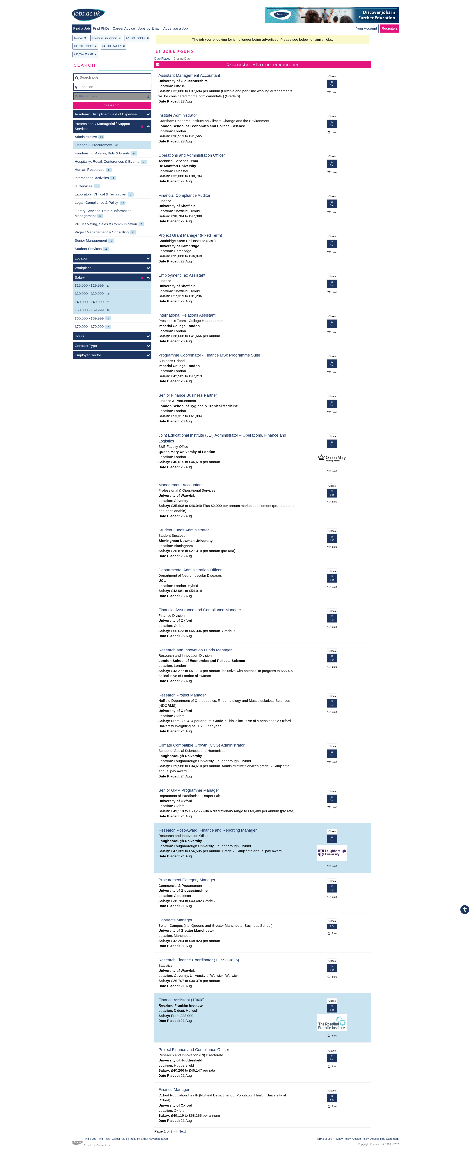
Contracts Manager (175, 920)
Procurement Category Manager (186, 880)
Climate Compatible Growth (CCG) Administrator (201, 745)
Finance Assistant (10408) (181, 1000)
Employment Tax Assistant (181, 275)
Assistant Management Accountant (189, 75)
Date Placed (162, 58)
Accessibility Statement (384, 1138)
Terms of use (324, 1138)
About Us (89, 1145)
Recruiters (390, 28)
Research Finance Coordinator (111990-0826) (198, 960)
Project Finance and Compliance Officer (193, 1049)
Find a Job (81, 28)
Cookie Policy (360, 1138)
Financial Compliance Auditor (184, 195)
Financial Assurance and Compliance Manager (199, 610)
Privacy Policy (342, 1138)
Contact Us (103, 1145)
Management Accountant (180, 485)
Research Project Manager (182, 695)
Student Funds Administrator (183, 530)
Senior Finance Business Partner (187, 395)
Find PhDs (101, 28)
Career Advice (124, 28)
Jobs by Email (149, 28)
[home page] (88, 15)
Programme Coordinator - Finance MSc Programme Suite (209, 355)
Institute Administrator (177, 115)
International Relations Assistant (186, 315)
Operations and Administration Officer (191, 155)
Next (182, 1131)
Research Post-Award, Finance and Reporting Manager (207, 830)
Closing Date (182, 58)
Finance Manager (173, 1089)
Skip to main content (17, 4)
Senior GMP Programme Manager (188, 790)
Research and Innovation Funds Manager (195, 650)
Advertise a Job (175, 28)
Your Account (366, 28)
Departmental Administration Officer (190, 570)
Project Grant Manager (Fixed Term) (190, 235)
